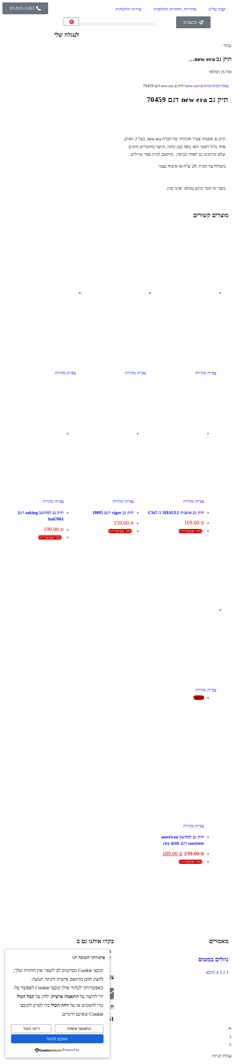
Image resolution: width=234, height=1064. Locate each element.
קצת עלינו (216, 9)
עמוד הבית (221, 86)
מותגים (205, 86)
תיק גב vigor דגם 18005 (113, 512)
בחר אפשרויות (190, 531)
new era (192, 86)
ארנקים (111, 911)
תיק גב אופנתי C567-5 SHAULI (176, 512)
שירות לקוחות (220, 911)
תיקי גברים (107, 888)
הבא (209, 972)
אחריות (225, 896)
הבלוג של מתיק (219, 888)
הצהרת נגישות (219, 927)
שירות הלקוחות (128, 9)
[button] (117, 24)
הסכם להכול (57, 1039)
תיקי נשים (108, 896)
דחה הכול (31, 1028)
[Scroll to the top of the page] (230, 1028)
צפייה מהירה (205, 373)
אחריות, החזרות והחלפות (175, 9)
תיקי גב (111, 904)
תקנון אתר (223, 919)
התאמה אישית (79, 1028)
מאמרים (219, 941)
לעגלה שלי (66, 34)
